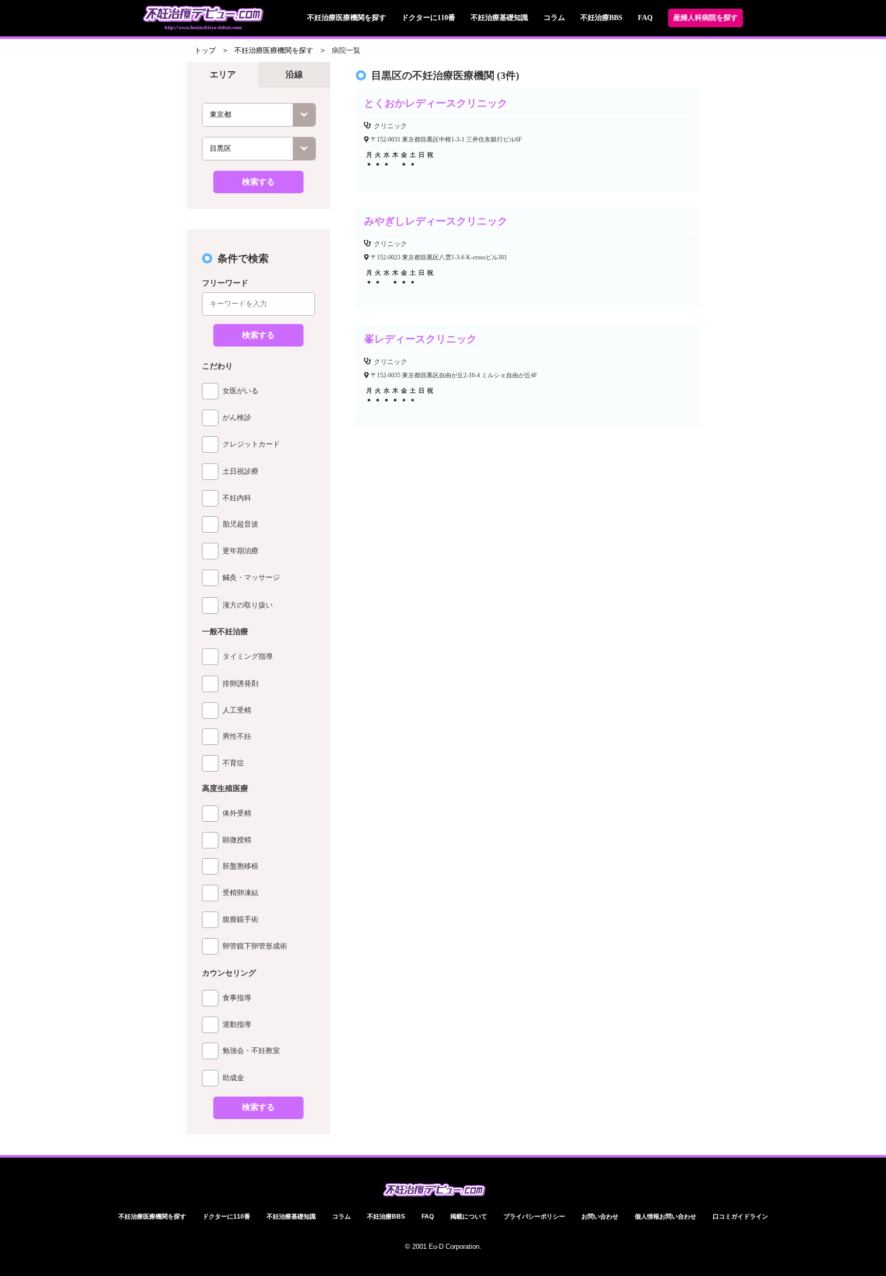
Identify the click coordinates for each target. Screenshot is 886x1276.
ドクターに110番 (428, 18)
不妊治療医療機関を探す (346, 18)
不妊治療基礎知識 (499, 18)
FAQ (645, 18)
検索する (258, 181)
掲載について (468, 1216)
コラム (554, 18)
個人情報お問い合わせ (665, 1216)
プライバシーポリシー (534, 1216)
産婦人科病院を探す (705, 18)
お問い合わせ (599, 1216)
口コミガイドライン (740, 1216)
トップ (205, 50)
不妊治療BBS (601, 18)
